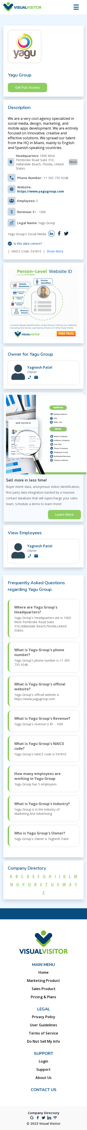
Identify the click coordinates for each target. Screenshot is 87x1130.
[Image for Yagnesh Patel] (18, 379)
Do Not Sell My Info (43, 1041)
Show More (55, 251)
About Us (43, 1077)
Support (43, 1069)
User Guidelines (43, 1025)
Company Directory (43, 1113)
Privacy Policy (43, 1016)
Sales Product (44, 988)
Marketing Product (43, 980)
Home (43, 972)
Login (43, 1061)
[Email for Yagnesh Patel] (36, 377)
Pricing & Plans (43, 996)
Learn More (64, 514)
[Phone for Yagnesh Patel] (29, 377)
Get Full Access (27, 87)
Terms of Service (43, 1033)
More (73, 162)
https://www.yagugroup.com (40, 191)
